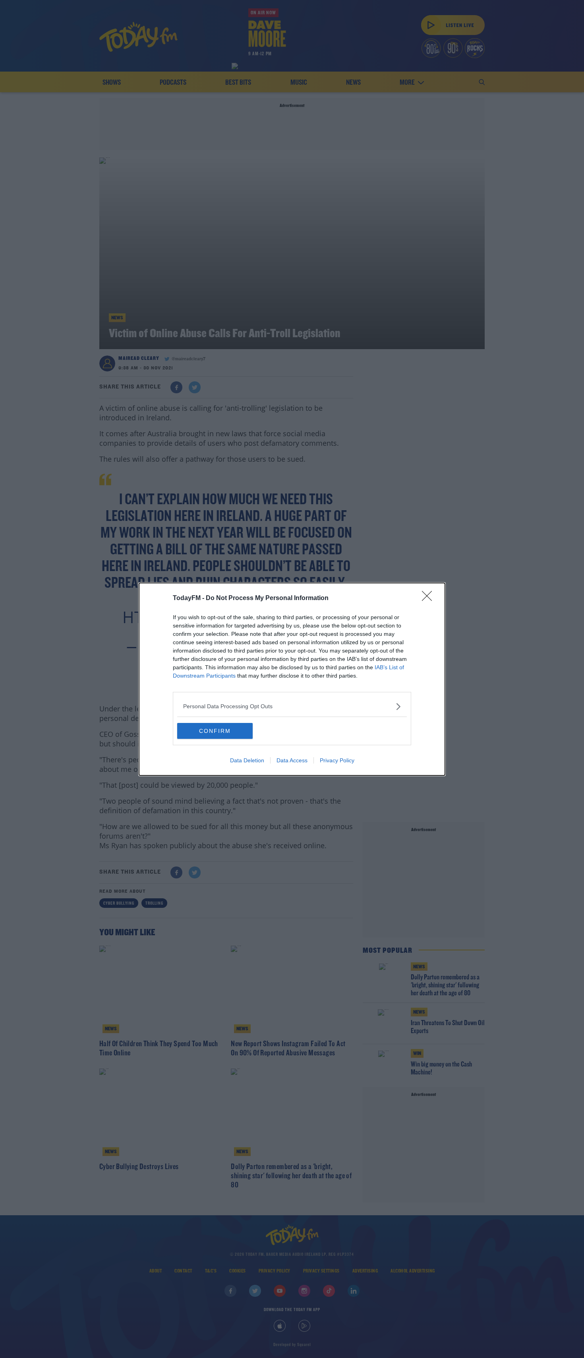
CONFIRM (215, 731)
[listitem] (292, 706)
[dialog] (292, 679)
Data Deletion (247, 760)
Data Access (292, 760)
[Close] (429, 598)
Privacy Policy (337, 760)
